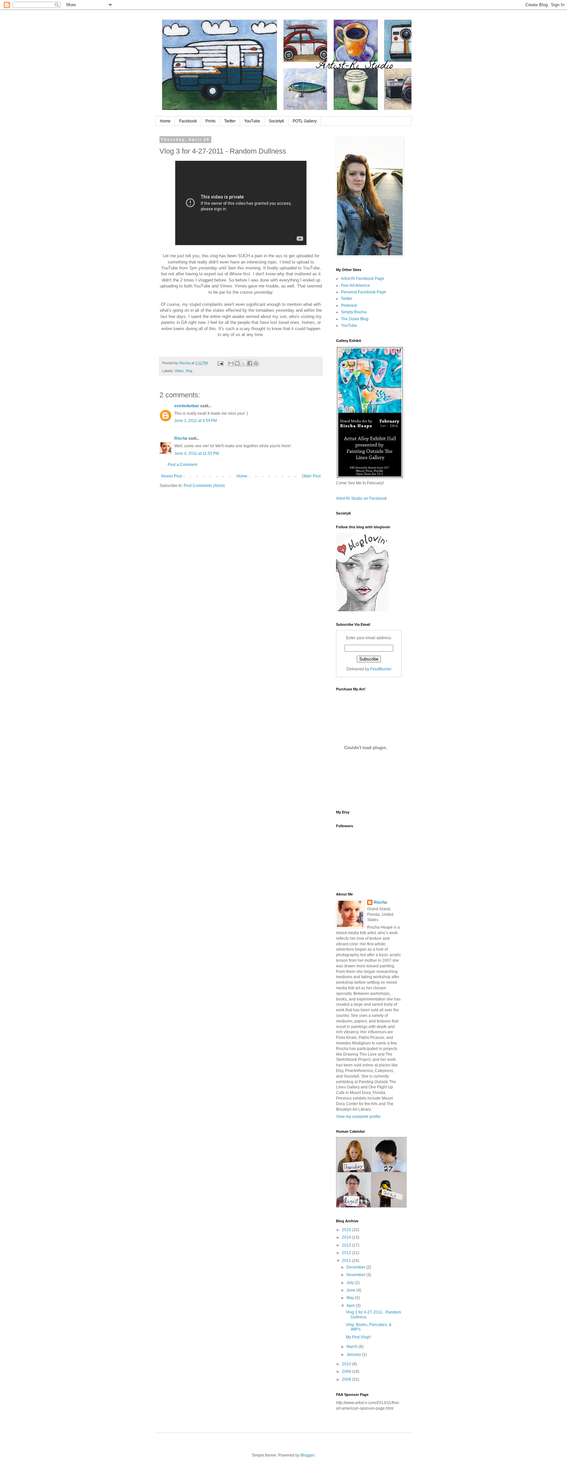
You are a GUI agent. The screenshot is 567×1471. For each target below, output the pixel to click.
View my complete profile (358, 1116)
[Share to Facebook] (249, 363)
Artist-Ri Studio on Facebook (361, 498)
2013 (347, 1245)
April (351, 1305)
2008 (347, 1379)
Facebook (188, 121)
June (351, 1290)
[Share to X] (243, 363)
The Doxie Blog (354, 319)
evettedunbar (186, 406)
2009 (347, 1371)
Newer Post (171, 476)
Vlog (188, 371)
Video (179, 371)
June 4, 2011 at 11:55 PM (196, 453)
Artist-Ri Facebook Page (362, 278)
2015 (347, 1230)
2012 (347, 1252)
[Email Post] (220, 363)
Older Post (311, 476)
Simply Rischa (354, 312)
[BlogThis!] (237, 363)
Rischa (180, 438)
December (356, 1267)
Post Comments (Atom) (204, 485)
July (350, 1282)
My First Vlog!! (358, 1337)
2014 (347, 1237)
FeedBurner (380, 669)
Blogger (307, 1455)
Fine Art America (355, 285)
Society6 (276, 121)
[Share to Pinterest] (256, 363)
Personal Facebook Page (363, 292)
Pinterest (349, 305)
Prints (210, 121)
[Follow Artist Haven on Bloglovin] (362, 610)
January (354, 1354)
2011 (347, 1260)
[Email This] (231, 363)
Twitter (230, 121)
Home (165, 121)
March (352, 1346)
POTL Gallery (305, 121)
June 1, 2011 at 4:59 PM (195, 420)
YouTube (252, 121)
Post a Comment (182, 464)
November (356, 1274)
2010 (347, 1364)
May (350, 1297)
